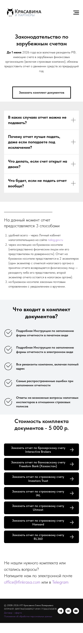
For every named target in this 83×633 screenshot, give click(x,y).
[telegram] (61, 611)
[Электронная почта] (76, 611)
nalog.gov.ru (55, 240)
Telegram (60, 582)
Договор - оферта (13, 612)
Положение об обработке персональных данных (28, 616)
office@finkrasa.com (22, 582)
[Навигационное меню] (76, 13)
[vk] (68, 611)
